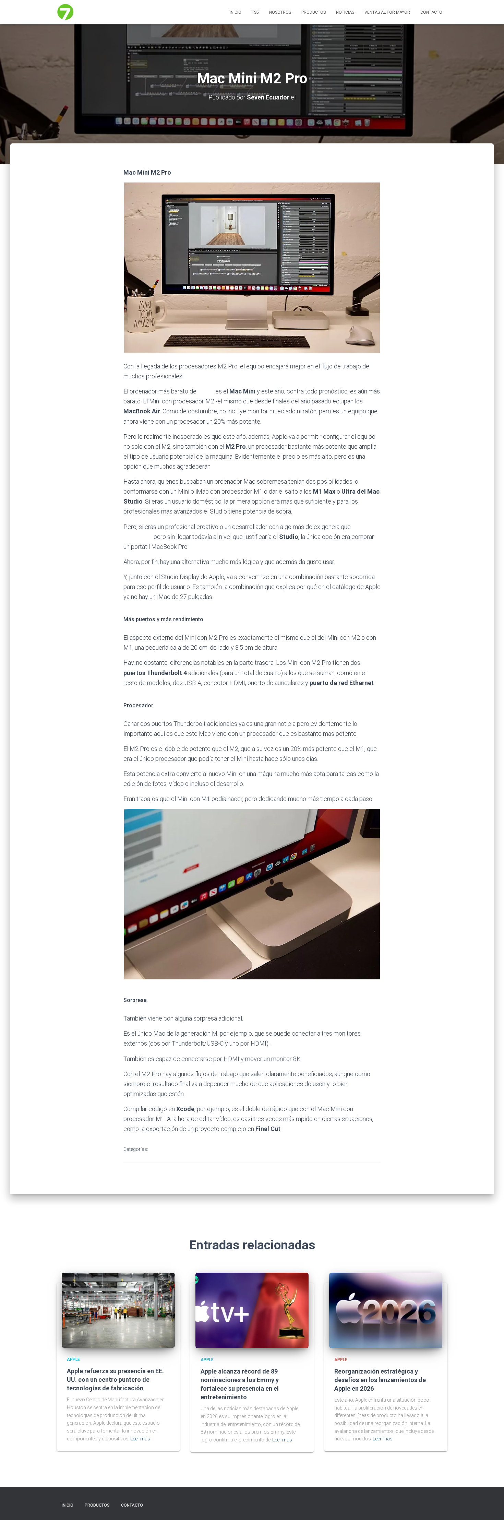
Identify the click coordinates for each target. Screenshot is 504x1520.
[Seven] (65, 12)
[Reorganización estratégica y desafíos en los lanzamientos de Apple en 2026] (385, 1310)
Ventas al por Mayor (387, 12)
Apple (161, 1150)
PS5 (255, 12)
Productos (313, 12)
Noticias (345, 12)
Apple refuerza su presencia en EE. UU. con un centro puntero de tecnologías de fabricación (115, 1379)
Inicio (235, 12)
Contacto (431, 12)
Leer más (140, 1438)
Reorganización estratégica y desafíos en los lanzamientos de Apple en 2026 (380, 1380)
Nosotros (280, 12)
